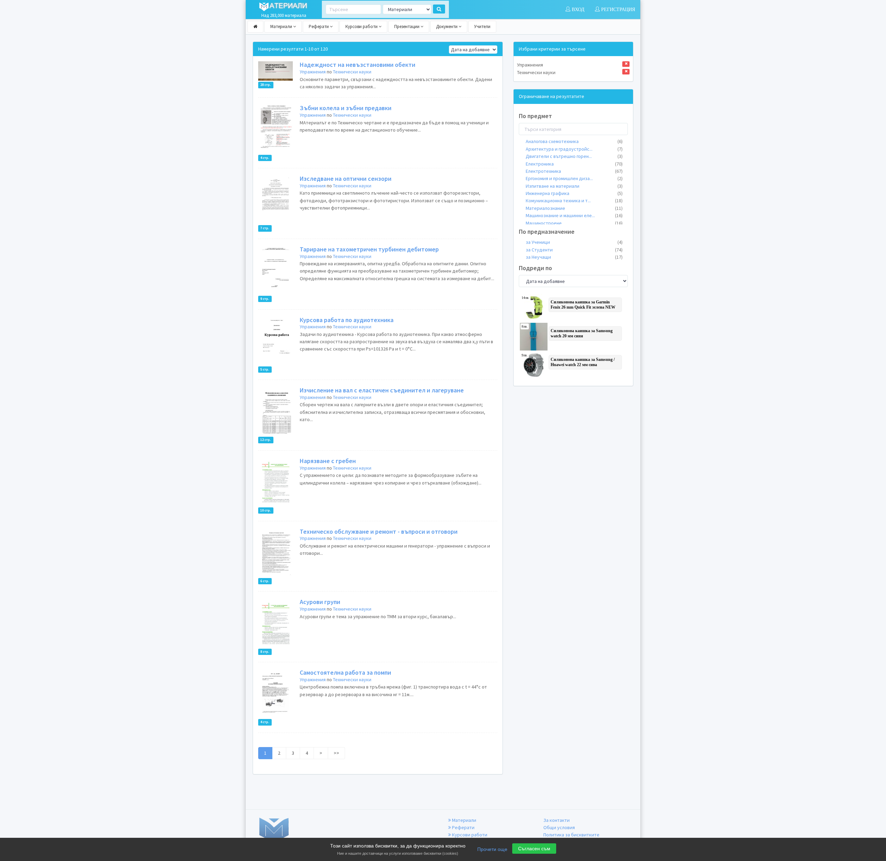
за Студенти (574, 250)
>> (336, 753)
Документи (447, 26)
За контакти (556, 820)
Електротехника (574, 171)
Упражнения (313, 72)
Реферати (319, 26)
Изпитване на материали (574, 186)
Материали (281, 26)
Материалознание (574, 208)
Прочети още (492, 849)
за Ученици (574, 242)
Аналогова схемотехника (574, 141)
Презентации (407, 26)
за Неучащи (574, 257)
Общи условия (559, 827)
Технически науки (352, 72)
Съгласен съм (534, 848)
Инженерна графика (574, 193)
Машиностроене (574, 223)
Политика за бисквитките (571, 835)
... (574, 149)
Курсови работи (362, 26)
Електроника (574, 164)
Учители (482, 26)
